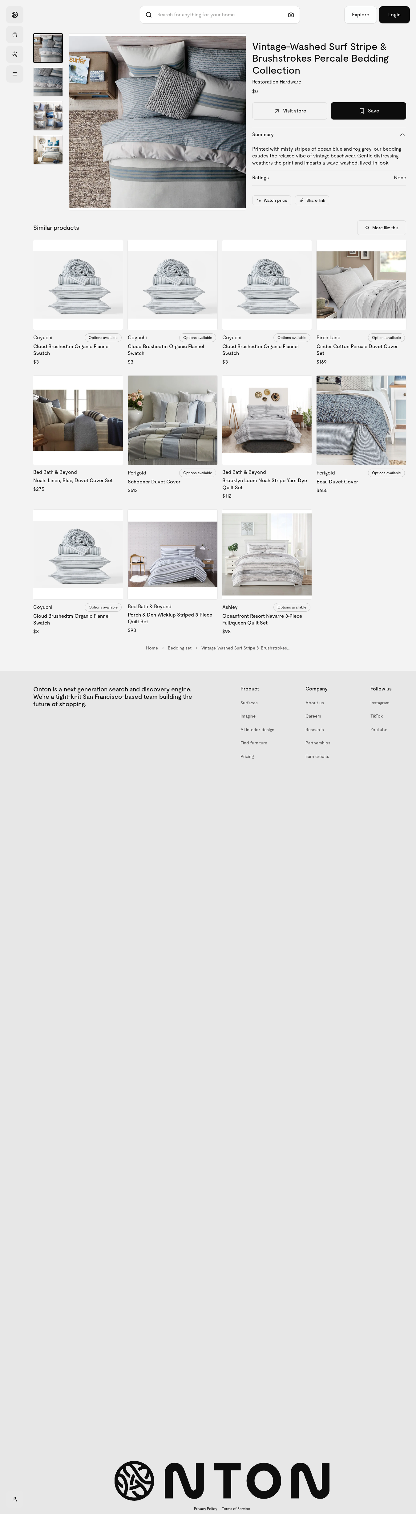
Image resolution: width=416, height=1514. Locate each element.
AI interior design (257, 729)
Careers (313, 716)
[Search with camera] (291, 14)
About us (314, 702)
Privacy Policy (205, 1509)
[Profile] (14, 1499)
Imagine (248, 716)
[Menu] (14, 74)
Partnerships (317, 742)
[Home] (14, 14)
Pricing (247, 756)
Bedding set (180, 647)
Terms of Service (236, 1509)
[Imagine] (14, 54)
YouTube (378, 729)
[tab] (48, 48)
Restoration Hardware (276, 82)
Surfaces (249, 702)
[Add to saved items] (113, 250)
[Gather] (14, 34)
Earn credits (317, 756)
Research (314, 729)
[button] (157, 121)
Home (152, 647)
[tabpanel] (157, 121)
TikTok (376, 716)
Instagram (380, 702)
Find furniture (253, 742)
